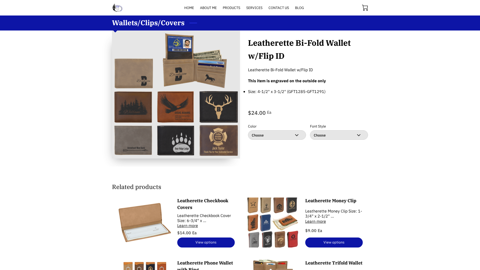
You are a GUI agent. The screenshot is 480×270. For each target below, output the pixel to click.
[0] (365, 8)
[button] (277, 135)
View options (206, 242)
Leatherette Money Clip (330, 201)
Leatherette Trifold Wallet (333, 263)
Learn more (187, 225)
